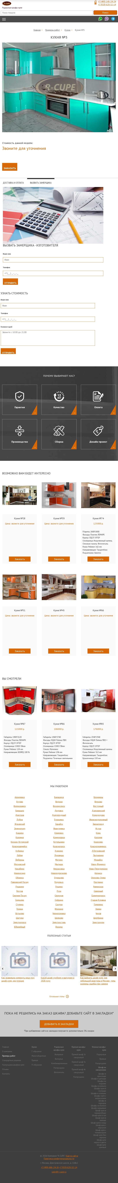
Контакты (6, 1074)
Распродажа (59, 1068)
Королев (98, 837)
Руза (59, 891)
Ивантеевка (59, 828)
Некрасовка (58, 868)
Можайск (98, 859)
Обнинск (20, 877)
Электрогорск (19, 922)
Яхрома (58, 926)
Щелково (59, 918)
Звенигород (98, 824)
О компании (7, 1051)
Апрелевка (20, 797)
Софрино (59, 900)
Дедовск (59, 810)
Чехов (98, 913)
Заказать (10, 168)
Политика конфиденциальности (59, 1158)
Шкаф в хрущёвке (98, 1108)
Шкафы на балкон (98, 1105)
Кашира (19, 833)
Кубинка (20, 851)
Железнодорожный (98, 819)
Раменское (98, 886)
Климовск (59, 833)
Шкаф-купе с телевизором (100, 1131)
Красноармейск (19, 846)
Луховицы (59, 855)
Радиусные (101, 1054)
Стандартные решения (11, 1060)
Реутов (19, 891)
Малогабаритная (39, 1056)
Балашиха (59, 797)
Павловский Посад (19, 882)
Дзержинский (98, 810)
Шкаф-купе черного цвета (100, 1141)
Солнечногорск (98, 895)
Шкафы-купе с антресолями (100, 1097)
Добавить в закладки (59, 1024)
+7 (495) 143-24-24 (107, 1)
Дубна (20, 819)
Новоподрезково (59, 873)
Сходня (58, 904)
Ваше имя (7, 254)
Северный (98, 891)
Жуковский (20, 824)
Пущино (59, 886)
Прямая (35, 1060)
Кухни (67, 30)
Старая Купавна (98, 900)
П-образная (37, 1065)
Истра (98, 828)
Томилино (98, 904)
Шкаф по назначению (101, 1068)
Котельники (58, 842)
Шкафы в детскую (98, 1078)
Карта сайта (72, 1155)
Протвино (98, 882)
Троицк (19, 909)
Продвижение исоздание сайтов (59, 1177)
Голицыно (19, 810)
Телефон (6, 267)
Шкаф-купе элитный (101, 1146)
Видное (59, 801)
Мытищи (59, 864)
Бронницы (98, 797)
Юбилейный (19, 926)
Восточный (98, 806)
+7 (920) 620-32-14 (107, 4)
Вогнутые (59, 1059)
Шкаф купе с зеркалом (101, 1126)
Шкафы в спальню (98, 1093)
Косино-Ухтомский (19, 842)
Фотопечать (59, 1072)
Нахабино (19, 868)
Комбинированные (59, 1063)
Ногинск (98, 873)
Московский (19, 864)
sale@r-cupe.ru (59, 1171)
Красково (98, 842)
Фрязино (59, 909)
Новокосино (19, 873)
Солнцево (19, 900)
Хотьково (19, 913)
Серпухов (59, 895)
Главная (37, 30)
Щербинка (98, 918)
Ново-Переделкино (98, 868)
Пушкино (20, 886)
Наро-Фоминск (98, 864)
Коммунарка (59, 837)
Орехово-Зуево (98, 877)
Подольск (58, 882)
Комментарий (6, 327)
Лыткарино (98, 855)
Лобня (20, 855)
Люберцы (19, 859)
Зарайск (59, 824)
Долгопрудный (59, 815)
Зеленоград (19, 828)
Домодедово (98, 815)
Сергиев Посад (20, 895)
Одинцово (59, 877)
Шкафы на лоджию (102, 1082)
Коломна (20, 837)
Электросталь (59, 922)
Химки (98, 909)
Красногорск (59, 846)
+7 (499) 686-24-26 (50, 1167)
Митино (59, 859)
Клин (98, 833)
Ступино (19, 904)
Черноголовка (59, 913)
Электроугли (98, 922)
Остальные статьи (56, 996)
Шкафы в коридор (102, 1102)
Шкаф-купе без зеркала (99, 1136)
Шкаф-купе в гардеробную (100, 1111)
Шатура (19, 918)
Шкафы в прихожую (101, 1075)
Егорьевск (59, 819)
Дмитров (19, 815)
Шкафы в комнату (98, 1086)
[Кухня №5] (59, 87)
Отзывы (5, 1069)
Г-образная (36, 1051)
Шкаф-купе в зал (99, 1115)
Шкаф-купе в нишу (98, 1123)
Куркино (59, 851)
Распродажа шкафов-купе (13, 1065)
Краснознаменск (98, 846)
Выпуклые (59, 1054)
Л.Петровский (98, 851)
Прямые (102, 1059)
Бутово (19, 801)
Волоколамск (20, 806)
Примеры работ (52, 30)
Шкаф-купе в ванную (100, 1119)
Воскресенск (59, 806)
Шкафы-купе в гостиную (100, 1089)
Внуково (98, 801)
